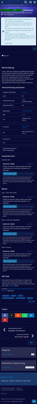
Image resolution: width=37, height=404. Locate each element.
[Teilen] (34, 48)
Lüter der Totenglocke (8, 298)
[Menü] (34, 2)
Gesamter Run (6, 160)
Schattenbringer (27, 111)
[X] (11, 315)
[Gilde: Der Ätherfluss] (2, 2)
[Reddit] (18, 315)
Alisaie (24, 115)
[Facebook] (5, 315)
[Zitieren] (30, 301)
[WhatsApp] (25, 315)
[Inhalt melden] (33, 301)
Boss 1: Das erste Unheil (9, 193)
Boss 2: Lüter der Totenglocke (11, 220)
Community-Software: (12, 401)
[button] (31, 315)
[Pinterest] (5, 320)
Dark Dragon (6, 367)
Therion (20, 295)
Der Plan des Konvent (26, 127)
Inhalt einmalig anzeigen (10, 173)
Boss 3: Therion (6, 247)
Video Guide (6, 295)
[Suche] (25, 2)
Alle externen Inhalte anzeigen (25, 173)
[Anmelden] (30, 2)
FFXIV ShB (29, 298)
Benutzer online (7, 377)
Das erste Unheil (20, 298)
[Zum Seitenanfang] (34, 401)
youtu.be (30, 164)
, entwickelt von (13, 399)
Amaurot (24, 92)
